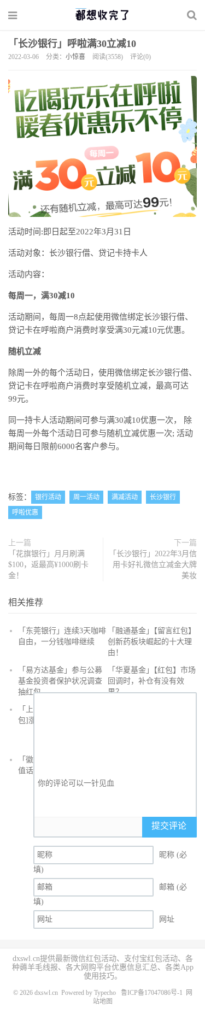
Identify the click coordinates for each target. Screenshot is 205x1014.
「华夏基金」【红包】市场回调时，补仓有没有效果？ (152, 681)
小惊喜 (75, 57)
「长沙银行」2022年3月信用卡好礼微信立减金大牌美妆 (153, 565)
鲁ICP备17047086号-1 (152, 993)
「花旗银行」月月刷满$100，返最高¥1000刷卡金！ (48, 565)
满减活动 (125, 497)
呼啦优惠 (25, 512)
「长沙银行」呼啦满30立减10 (72, 43)
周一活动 (86, 497)
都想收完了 (103, 14)
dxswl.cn (46, 993)
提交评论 (168, 825)
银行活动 (48, 497)
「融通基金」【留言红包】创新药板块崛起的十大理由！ (152, 642)
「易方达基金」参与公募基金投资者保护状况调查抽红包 (60, 681)
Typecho (105, 993)
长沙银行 (163, 497)
